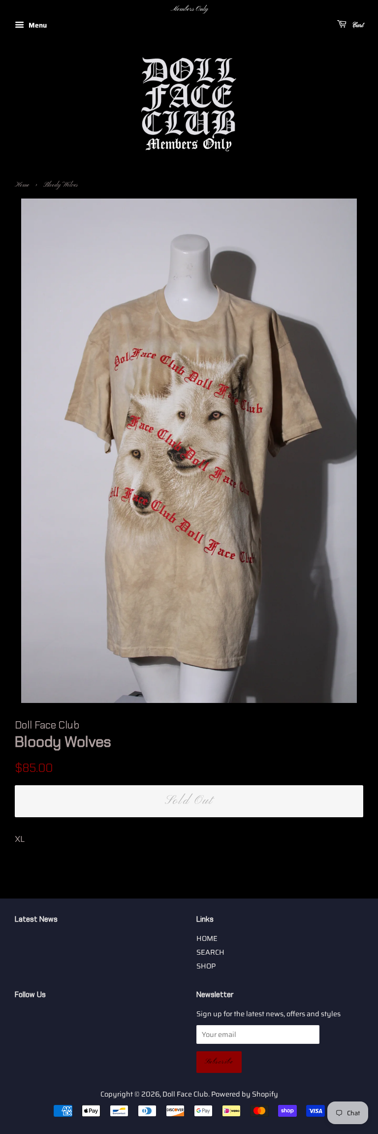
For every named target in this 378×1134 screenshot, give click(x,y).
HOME (207, 938)
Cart (356, 25)
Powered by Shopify (244, 1094)
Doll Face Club (185, 1094)
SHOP (206, 966)
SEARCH (210, 952)
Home (22, 185)
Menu (37, 25)
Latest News (36, 919)
